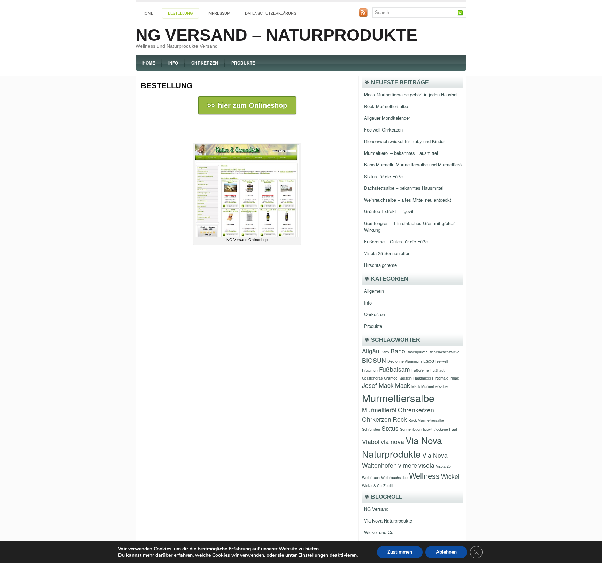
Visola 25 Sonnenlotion (387, 253)
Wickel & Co (372, 485)
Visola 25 (443, 466)
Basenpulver (417, 351)
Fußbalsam (394, 369)
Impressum (219, 13)
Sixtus (390, 428)
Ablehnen (446, 552)
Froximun (370, 370)
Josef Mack (378, 385)
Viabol (370, 441)
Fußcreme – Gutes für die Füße (396, 241)
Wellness (424, 475)
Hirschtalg (440, 378)
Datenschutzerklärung (271, 13)
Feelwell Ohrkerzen (383, 129)
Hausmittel (422, 378)
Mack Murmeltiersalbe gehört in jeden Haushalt (411, 94)
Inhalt (454, 378)
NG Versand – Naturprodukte (276, 35)
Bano (398, 350)
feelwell (441, 361)
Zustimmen (399, 552)
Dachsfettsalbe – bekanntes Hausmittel (403, 188)
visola (426, 465)
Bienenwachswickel (444, 351)
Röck (400, 419)
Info (173, 63)
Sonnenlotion (411, 429)
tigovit (427, 429)
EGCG (428, 361)
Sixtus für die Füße (383, 176)
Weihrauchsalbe (394, 477)
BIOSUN (374, 360)
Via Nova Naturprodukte (388, 520)
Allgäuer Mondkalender (387, 117)
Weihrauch (371, 477)
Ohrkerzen (204, 63)
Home (147, 13)
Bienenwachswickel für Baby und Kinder (404, 141)
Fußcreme (420, 370)
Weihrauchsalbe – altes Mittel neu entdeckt (407, 199)
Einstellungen (313, 555)
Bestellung (180, 13)
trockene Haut (445, 429)
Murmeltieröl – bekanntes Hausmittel (401, 153)
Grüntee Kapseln (398, 378)
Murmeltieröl (379, 409)
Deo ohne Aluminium (404, 361)
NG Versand (376, 508)
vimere (407, 465)
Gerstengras (372, 378)
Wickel (450, 476)
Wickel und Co (378, 532)
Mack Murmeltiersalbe (429, 386)
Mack (402, 385)
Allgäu (370, 350)
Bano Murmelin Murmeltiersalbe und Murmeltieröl (413, 164)
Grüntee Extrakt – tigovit (389, 211)
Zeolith (388, 485)
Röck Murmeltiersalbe (386, 106)
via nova (392, 441)
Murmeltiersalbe (398, 397)
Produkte (243, 63)
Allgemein (374, 290)
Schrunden (371, 429)
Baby (385, 351)
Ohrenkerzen (416, 409)
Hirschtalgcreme (380, 265)
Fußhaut (437, 370)
